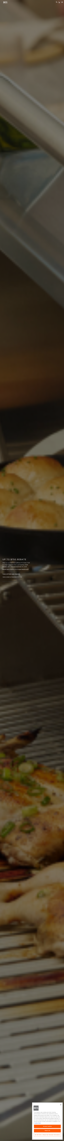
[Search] (57, 2)
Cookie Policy (37, 1123)
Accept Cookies (47, 1126)
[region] (47, 1121)
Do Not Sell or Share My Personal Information (47, 1134)
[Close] (61, 1104)
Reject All (47, 1130)
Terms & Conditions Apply (9, 581)
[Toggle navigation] (62, 2)
